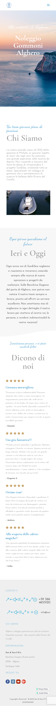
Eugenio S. (12, 478)
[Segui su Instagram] (13, 681)
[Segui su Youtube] (18, 681)
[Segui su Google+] (24, 681)
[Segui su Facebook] (8, 681)
